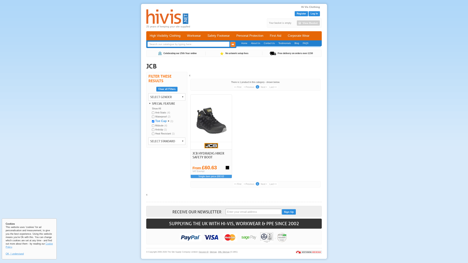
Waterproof (161, 116)
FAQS (305, 43)
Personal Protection (249, 35)
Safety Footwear (218, 35)
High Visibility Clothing (165, 35)
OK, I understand (15, 253)
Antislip (159, 129)
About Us (255, 43)
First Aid (275, 35)
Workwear (194, 35)
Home (244, 43)
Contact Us (269, 43)
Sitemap (213, 252)
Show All (156, 108)
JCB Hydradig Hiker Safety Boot (208, 155)
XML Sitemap (224, 252)
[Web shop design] (309, 252)
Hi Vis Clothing (310, 6)
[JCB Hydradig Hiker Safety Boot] (211, 122)
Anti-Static (160, 112)
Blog (297, 43)
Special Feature (163, 103)
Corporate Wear (299, 35)
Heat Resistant (163, 133)
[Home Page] (167, 16)
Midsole (159, 125)
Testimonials (284, 43)
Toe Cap (161, 121)
